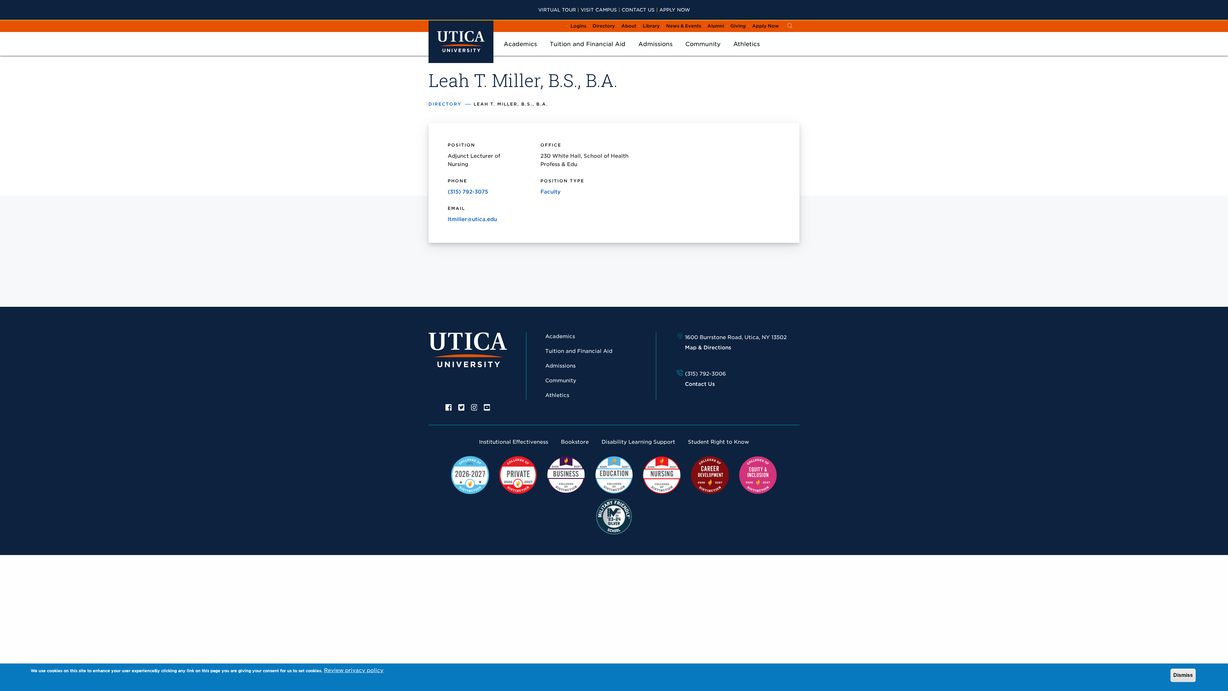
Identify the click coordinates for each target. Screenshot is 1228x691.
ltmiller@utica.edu (472, 219)
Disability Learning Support (638, 442)
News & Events (683, 25)
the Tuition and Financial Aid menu (588, 52)
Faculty (550, 192)
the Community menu (703, 52)
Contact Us (638, 9)
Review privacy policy (353, 670)
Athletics (746, 44)
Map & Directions (708, 348)
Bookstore (575, 442)
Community (702, 44)
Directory (604, 25)
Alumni (715, 25)
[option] (448, 407)
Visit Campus (599, 9)
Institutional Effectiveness (513, 442)
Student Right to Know (718, 442)
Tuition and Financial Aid (588, 44)
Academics (520, 44)
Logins (578, 25)
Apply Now (674, 9)
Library (651, 25)
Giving (738, 25)
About (628, 25)
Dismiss (1183, 675)
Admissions (655, 44)
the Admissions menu (655, 52)
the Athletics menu (747, 52)
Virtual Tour (557, 9)
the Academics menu (520, 52)
